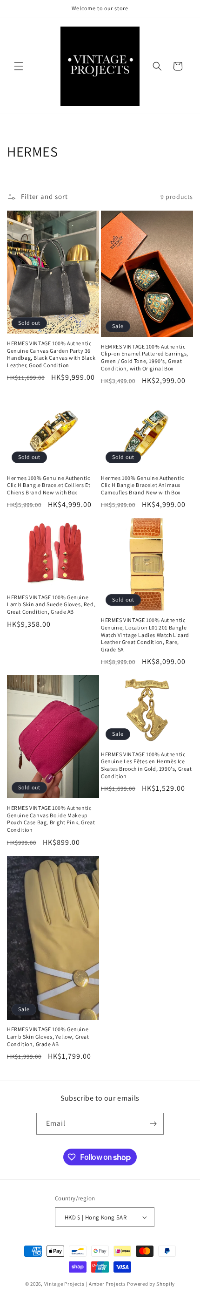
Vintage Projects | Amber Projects (85, 1283)
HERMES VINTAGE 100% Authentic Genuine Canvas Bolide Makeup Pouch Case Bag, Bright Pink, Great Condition (51, 818)
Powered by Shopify (151, 1283)
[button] (18, 66)
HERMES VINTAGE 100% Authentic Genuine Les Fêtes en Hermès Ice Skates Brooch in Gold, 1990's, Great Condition (146, 765)
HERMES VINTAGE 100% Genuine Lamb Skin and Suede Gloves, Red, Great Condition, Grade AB (51, 604)
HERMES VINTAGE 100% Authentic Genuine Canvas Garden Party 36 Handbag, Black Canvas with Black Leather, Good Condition (51, 354)
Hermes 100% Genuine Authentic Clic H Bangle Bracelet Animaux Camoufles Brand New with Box (142, 485)
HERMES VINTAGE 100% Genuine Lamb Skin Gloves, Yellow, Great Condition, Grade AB (48, 1036)
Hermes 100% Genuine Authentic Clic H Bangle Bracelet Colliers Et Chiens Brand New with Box (48, 485)
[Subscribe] (153, 1124)
